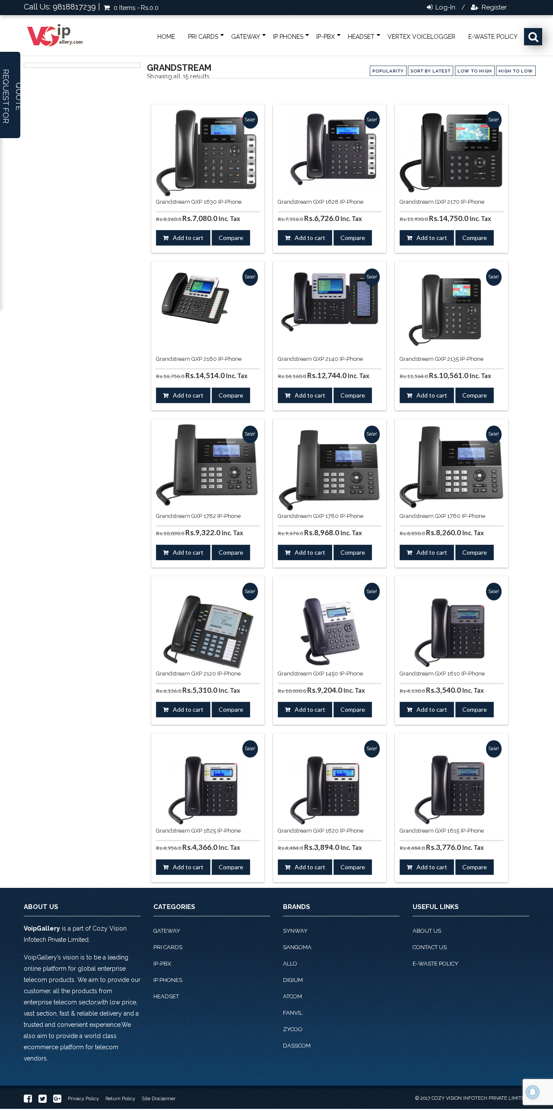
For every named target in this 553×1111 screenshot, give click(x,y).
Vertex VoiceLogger (421, 36)
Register (493, 7)
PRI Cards (203, 36)
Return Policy (120, 1099)
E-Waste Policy (493, 36)
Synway (295, 931)
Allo (290, 963)
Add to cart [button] (188, 237)
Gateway (245, 36)
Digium (293, 980)
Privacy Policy (83, 1099)
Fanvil (292, 1013)
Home (166, 36)
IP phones (288, 36)
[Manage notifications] (533, 1092)
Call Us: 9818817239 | (62, 6)
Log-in (444, 7)
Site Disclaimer (158, 1099)
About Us (427, 931)
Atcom (292, 996)
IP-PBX (325, 36)
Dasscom (297, 1045)
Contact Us (430, 947)
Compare (231, 237)
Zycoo (292, 1029)
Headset (361, 36)
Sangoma (297, 947)
